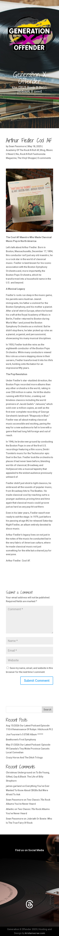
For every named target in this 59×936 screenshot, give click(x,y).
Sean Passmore (17, 146)
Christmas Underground (19, 772)
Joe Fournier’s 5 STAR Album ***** (24, 734)
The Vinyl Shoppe (27, 158)
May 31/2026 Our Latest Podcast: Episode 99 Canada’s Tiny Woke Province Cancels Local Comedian (28, 748)
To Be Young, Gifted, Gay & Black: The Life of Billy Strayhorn (28, 776)
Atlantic (10, 809)
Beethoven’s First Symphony (21, 739)
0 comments (44, 158)
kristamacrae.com (35, 933)
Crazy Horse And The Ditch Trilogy (24, 757)
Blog (42, 150)
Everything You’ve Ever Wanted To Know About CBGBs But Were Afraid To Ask (27, 790)
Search (47, 709)
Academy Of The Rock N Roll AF (22, 150)
